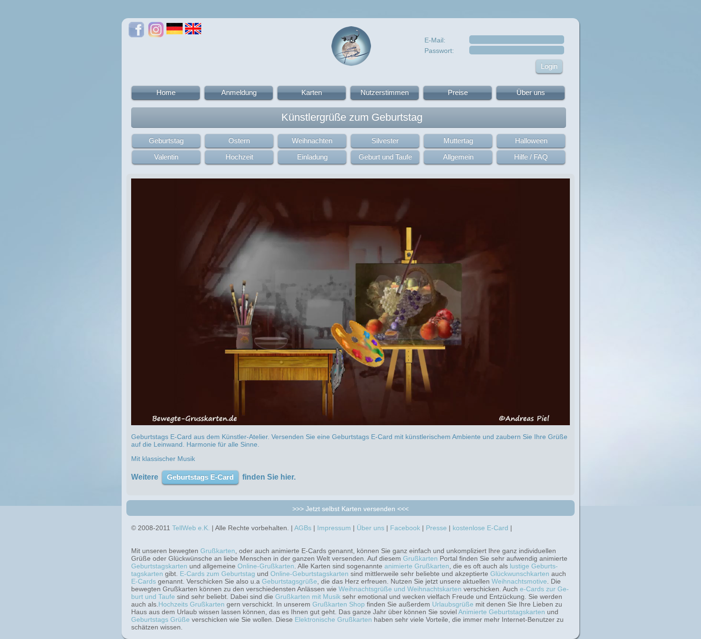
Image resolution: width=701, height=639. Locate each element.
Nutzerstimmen (385, 92)
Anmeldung (239, 92)
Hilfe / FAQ (531, 157)
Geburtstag (166, 140)
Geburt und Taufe (385, 157)
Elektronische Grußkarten (333, 619)
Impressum (334, 528)
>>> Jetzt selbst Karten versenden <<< (350, 509)
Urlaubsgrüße (453, 604)
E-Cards (143, 581)
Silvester (385, 140)
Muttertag (458, 140)
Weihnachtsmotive (519, 581)
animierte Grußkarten (416, 566)
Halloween (531, 140)
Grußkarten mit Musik (307, 596)
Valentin (166, 157)
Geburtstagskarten (159, 566)
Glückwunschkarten (519, 573)
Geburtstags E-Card (200, 477)
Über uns (530, 92)
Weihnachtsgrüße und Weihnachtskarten (400, 589)
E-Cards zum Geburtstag (217, 573)
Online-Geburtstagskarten (309, 573)
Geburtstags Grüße (160, 619)
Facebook (405, 528)
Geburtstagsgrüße (289, 581)
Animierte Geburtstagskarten (501, 612)
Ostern (239, 140)
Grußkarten (217, 551)
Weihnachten (312, 140)
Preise (458, 92)
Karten (311, 92)
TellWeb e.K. (191, 528)
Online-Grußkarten (265, 566)
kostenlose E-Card (480, 528)
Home (165, 92)
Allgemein (458, 157)
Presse (436, 528)
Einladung (312, 157)
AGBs (302, 528)
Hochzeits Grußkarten (191, 604)
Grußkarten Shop (338, 604)
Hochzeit (239, 157)
